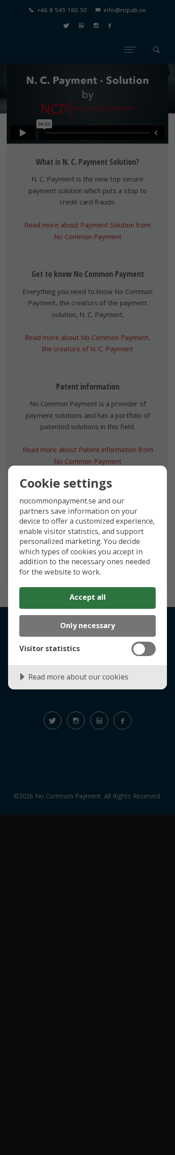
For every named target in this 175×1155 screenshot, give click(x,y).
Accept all (88, 597)
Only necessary (87, 625)
